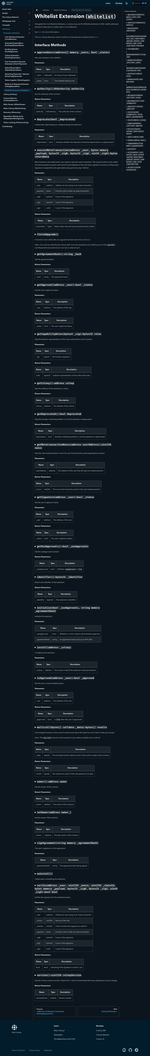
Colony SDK (101, 1030)
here (40, 32)
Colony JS (100, 1039)
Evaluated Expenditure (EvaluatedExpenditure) (14, 44)
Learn (108, 3)
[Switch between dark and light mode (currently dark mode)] (126, 3)
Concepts (6, 25)
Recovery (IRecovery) (12, 112)
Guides (5, 13)
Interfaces (6, 29)
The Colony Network (10, 17)
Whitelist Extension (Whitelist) (17, 90)
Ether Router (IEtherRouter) (14, 104)
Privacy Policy (34, 1050)
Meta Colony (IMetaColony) (15, 108)
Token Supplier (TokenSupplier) (17, 80)
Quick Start (6, 9)
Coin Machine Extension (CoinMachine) (14, 38)
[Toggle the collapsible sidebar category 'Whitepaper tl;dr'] (29, 21)
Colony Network (102, 1035)
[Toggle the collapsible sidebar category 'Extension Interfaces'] (29, 33)
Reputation (58, 1035)
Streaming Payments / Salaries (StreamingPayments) (17, 75)
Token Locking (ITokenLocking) (16, 122)
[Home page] (37, 10)
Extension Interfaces (12, 33)
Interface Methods (130, 11)
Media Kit (48, 1050)
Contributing (7, 126)
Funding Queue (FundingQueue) (11, 50)
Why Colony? (59, 1030)
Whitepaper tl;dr (8, 21)
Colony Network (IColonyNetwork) (11, 99)
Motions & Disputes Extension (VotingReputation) (17, 85)
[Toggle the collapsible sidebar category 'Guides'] (29, 13)
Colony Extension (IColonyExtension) (12, 56)
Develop (119, 3)
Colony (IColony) (10, 94)
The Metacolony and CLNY (64, 1039)
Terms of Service (18, 1050)
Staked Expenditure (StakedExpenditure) (13, 69)
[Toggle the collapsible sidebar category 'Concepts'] (29, 25)
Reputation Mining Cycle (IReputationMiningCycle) (14, 117)
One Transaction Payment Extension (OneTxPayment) (16, 63)
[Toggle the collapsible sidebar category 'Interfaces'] (29, 29)
